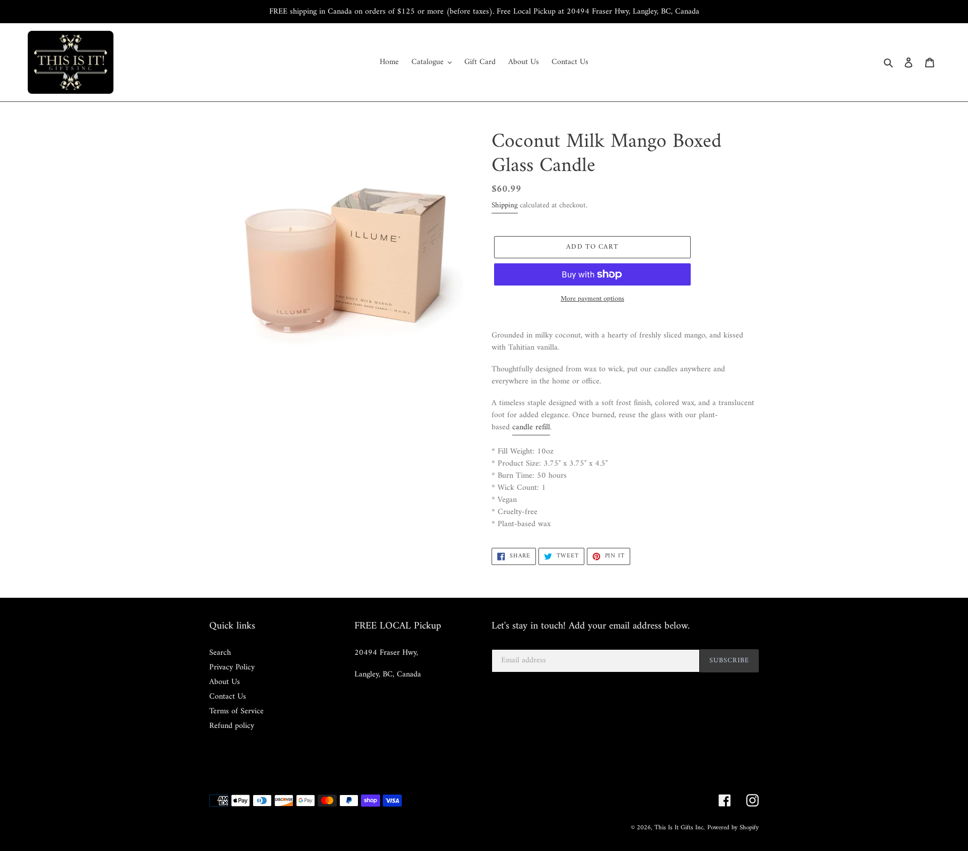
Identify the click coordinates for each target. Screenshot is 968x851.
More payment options (592, 299)
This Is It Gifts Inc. (679, 827)
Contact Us (227, 697)
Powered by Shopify (733, 827)
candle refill (531, 427)
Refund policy (231, 726)
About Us (224, 682)
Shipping (505, 205)
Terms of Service (236, 711)
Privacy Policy (232, 667)
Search (220, 653)
